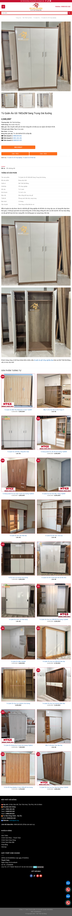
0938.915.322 (17, 140)
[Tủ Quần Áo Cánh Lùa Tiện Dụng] (18, 600)
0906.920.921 (18, 824)
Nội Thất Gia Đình (27, 17)
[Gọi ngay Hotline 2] (68, 902)
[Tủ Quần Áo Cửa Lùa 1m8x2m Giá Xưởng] (18, 684)
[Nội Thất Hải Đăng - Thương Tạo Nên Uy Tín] (36, 7)
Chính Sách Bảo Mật (7, 842)
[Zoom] (3, 89)
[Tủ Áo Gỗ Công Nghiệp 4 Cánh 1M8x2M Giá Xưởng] (18, 768)
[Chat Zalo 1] (68, 883)
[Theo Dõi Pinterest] (37, 875)
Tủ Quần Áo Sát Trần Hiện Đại (18, 535)
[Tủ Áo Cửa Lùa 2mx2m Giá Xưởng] (18, 558)
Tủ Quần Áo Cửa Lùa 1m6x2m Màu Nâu (53, 703)
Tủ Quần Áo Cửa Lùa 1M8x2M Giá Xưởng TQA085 (54, 619)
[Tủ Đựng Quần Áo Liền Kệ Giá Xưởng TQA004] (54, 433)
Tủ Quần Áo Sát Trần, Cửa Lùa (54, 535)
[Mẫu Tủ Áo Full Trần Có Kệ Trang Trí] (54, 391)
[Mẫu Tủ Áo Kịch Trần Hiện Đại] (54, 726)
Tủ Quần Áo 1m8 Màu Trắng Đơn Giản (18, 451)
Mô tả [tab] (3, 168)
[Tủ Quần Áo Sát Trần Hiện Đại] (18, 517)
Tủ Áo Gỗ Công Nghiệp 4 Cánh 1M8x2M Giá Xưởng (18, 787)
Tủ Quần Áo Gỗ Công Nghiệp (48, 17)
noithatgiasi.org (14, 820)
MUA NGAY (18, 147)
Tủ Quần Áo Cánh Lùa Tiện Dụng (18, 619)
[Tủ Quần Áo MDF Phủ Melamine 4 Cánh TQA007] (18, 391)
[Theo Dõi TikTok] (48, 1)
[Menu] (3, 6)
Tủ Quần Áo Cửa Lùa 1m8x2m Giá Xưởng (18, 703)
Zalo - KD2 (43, 153)
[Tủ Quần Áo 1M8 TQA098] (18, 642)
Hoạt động (4, 844)
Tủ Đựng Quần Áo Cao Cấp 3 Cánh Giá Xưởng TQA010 (18, 493)
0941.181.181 (17, 138)
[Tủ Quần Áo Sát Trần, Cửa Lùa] (54, 517)
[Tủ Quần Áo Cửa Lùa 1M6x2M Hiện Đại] (54, 642)
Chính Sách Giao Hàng (8, 840)
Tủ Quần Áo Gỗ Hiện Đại (29, 157)
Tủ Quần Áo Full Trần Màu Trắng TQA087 (54, 493)
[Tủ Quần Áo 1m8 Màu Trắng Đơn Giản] (18, 433)
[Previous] (4, 56)
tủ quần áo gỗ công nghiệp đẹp (43, 360)
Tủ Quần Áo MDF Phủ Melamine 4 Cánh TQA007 (18, 409)
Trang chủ (18, 17)
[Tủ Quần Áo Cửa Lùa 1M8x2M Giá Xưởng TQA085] (54, 600)
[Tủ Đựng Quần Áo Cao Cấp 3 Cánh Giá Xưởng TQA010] (18, 475)
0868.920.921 (17, 136)
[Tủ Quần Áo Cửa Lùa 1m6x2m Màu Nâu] (54, 684)
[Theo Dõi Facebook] (46, 1)
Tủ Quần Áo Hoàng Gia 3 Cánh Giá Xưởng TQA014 (18, 745)
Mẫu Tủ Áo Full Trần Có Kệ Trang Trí (53, 409)
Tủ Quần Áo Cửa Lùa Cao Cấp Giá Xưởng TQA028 (54, 787)
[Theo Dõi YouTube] (50, 1)
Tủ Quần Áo (36, 17)
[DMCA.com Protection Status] (38, 867)
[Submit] (69, 13)
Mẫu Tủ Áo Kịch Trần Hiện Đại (53, 745)
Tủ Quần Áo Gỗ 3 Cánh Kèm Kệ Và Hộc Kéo (53, 577)
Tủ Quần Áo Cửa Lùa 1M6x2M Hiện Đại (54, 661)
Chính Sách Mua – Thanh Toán (11, 838)
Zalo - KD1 (15, 153)
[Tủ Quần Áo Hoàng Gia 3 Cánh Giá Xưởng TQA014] (18, 726)
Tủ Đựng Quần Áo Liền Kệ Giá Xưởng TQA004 (54, 451)
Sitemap (3, 847)
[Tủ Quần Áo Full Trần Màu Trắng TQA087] (54, 475)
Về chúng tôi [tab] (10, 168)
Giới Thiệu (4, 835)
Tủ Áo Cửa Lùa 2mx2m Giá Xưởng (18, 577)
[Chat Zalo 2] (68, 896)
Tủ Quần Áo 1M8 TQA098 (18, 661)
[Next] (67, 56)
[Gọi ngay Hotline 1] (68, 889)
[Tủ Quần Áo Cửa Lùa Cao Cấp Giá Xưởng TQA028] (54, 768)
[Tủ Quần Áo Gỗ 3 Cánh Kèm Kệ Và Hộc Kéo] (54, 558)
